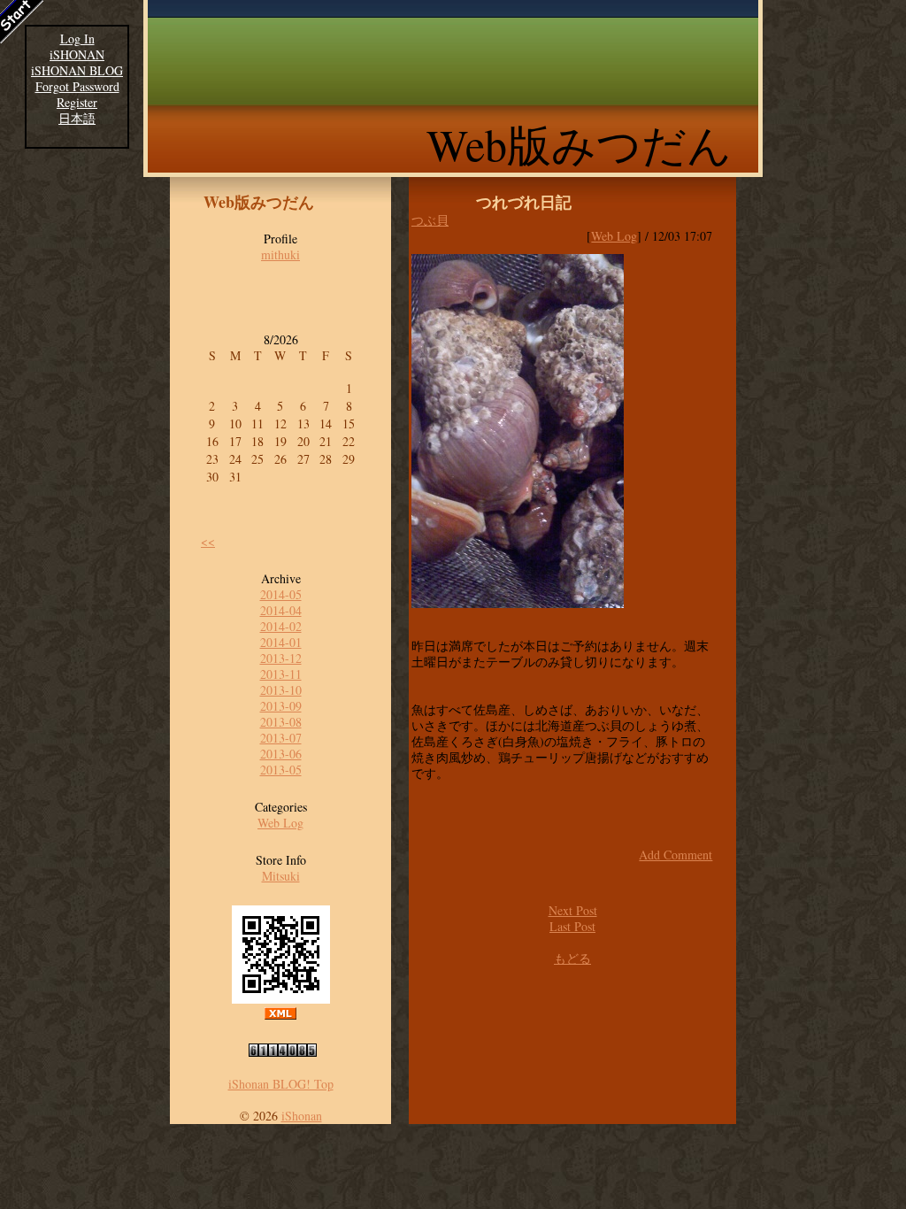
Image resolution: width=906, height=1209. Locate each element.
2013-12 (281, 658)
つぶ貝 (430, 220)
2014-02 (281, 626)
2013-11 (281, 674)
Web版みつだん (579, 143)
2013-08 (281, 721)
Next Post (573, 910)
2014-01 (281, 642)
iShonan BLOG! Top (281, 1083)
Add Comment (675, 854)
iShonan (301, 1115)
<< (208, 541)
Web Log (280, 822)
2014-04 (281, 610)
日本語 (77, 119)
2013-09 (281, 705)
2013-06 (281, 753)
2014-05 (281, 594)
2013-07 (281, 737)
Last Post (572, 926)
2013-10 (281, 690)
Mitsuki (281, 875)
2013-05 (281, 769)
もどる (572, 958)
